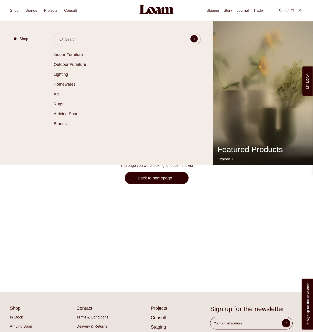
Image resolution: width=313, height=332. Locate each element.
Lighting (61, 74)
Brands (60, 123)
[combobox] (127, 39)
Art (56, 94)
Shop (14, 10)
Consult (70, 10)
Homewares (65, 84)
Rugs (58, 104)
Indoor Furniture (68, 54)
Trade (258, 10)
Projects (50, 10)
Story (228, 10)
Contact (84, 308)
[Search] (194, 39)
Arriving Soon (66, 114)
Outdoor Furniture (70, 64)
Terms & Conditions (92, 317)
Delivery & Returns (92, 326)
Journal (243, 10)
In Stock (16, 317)
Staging (212, 10)
